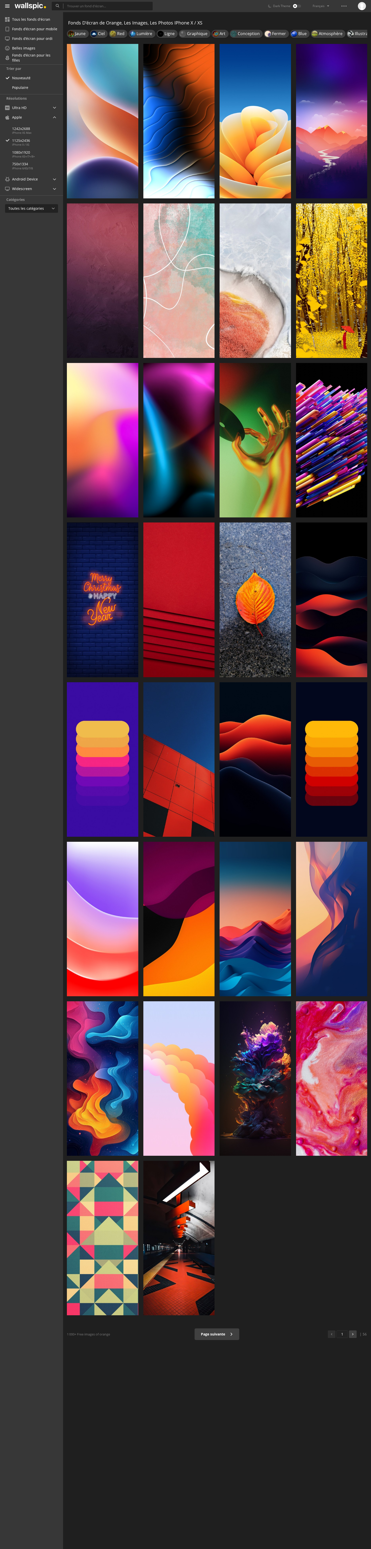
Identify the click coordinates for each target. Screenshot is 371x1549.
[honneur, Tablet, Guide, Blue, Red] (102, 121)
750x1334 (20, 164)
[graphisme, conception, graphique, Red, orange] (179, 919)
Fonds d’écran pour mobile (34, 29)
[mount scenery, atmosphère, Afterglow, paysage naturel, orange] (331, 121)
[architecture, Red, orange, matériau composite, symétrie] (179, 759)
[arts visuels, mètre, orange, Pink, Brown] (179, 280)
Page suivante (213, 1334)
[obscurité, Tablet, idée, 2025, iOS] (331, 919)
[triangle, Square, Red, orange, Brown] (102, 1238)
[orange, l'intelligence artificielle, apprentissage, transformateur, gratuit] (331, 440)
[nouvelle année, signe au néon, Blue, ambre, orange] (102, 599)
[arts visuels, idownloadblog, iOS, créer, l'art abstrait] (102, 1078)
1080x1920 (21, 152)
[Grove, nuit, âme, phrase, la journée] (331, 280)
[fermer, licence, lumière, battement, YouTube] (255, 440)
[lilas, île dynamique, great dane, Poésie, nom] (102, 919)
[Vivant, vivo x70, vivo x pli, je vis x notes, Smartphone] (255, 280)
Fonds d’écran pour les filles (31, 58)
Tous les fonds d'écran (31, 19)
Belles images (23, 48)
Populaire (20, 87)
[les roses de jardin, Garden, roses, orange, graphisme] (255, 1078)
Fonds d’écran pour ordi (32, 38)
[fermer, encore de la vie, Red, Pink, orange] (331, 1078)
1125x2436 (21, 140)
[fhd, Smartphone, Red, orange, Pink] (179, 1078)
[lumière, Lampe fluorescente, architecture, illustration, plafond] (179, 1238)
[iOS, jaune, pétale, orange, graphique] (255, 121)
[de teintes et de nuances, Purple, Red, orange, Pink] (102, 440)
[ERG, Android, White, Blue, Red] (255, 919)
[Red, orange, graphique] (255, 759)
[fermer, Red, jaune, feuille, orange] (255, 599)
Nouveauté (21, 77)
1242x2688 (21, 128)
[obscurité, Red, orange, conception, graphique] (331, 599)
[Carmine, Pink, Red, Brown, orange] (102, 280)
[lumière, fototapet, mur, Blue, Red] (179, 440)
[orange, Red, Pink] (179, 599)
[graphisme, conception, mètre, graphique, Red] (102, 759)
